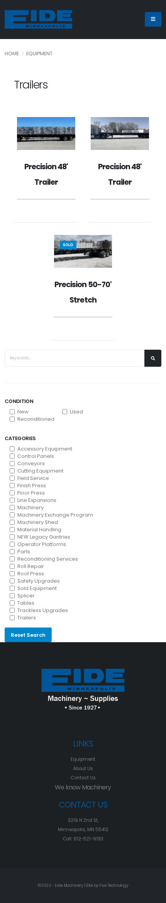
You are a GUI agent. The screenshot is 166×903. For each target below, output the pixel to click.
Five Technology (113, 885)
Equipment (39, 53)
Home (12, 53)
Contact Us (83, 778)
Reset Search (28, 635)
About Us (83, 768)
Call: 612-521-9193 (83, 839)
